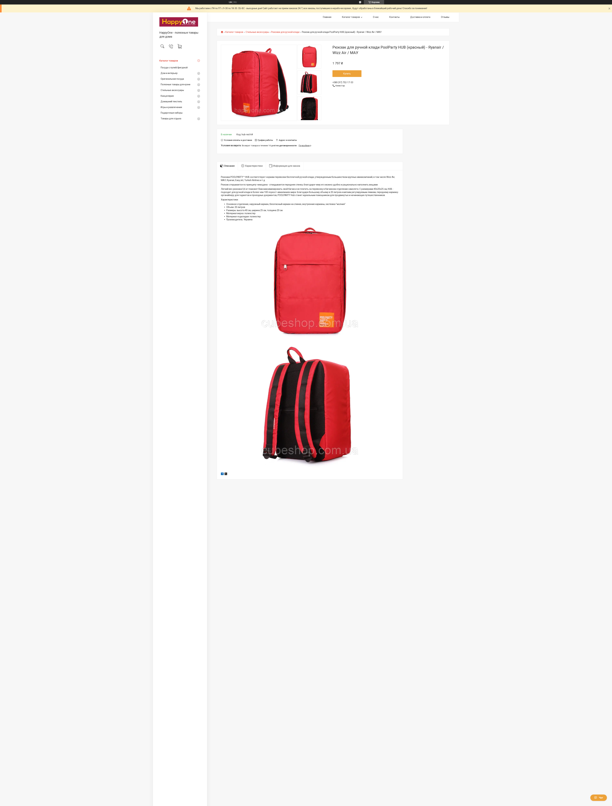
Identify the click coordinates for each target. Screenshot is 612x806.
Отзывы (445, 17)
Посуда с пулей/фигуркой (174, 67)
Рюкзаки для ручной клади (285, 32)
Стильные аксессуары (172, 90)
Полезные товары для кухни (175, 84)
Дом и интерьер (169, 73)
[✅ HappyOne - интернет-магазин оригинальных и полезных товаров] (180, 22)
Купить (347, 73)
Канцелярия (167, 96)
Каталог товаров (168, 60)
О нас (376, 17)
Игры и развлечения (171, 107)
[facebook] (222, 474)
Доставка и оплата (420, 17)
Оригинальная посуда (172, 79)
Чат (601, 797)
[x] (226, 474)
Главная (327, 17)
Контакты (394, 17)
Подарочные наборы (171, 113)
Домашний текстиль (171, 101)
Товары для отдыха (171, 118)
